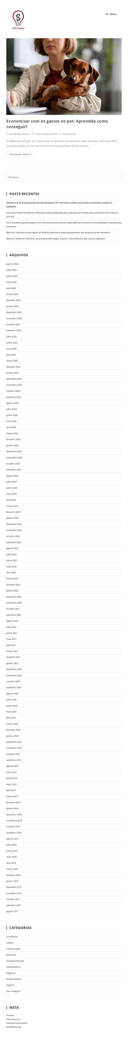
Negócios (11, 973)
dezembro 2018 (14, 814)
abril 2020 (11, 717)
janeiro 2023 (12, 517)
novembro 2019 (14, 747)
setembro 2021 (13, 614)
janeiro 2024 (12, 445)
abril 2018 (11, 862)
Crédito (10, 942)
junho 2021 (11, 632)
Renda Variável (13, 978)
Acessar (10, 1015)
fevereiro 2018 (13, 875)
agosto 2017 (12, 911)
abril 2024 (11, 427)
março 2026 (12, 294)
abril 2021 (11, 645)
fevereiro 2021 (13, 657)
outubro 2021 (13, 608)
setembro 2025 (13, 330)
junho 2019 (11, 778)
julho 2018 (11, 844)
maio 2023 (11, 493)
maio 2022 (11, 566)
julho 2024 (11, 409)
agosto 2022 (12, 548)
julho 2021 (11, 627)
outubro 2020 (13, 681)
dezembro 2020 (14, 669)
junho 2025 (11, 342)
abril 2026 (11, 288)
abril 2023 (11, 499)
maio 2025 (11, 348)
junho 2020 (11, 705)
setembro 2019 (13, 760)
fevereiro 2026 (13, 300)
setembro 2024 (13, 397)
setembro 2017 (13, 905)
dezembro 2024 (14, 378)
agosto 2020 (12, 693)
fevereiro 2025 (13, 366)
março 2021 (12, 651)
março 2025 (12, 360)
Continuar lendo (19, 154)
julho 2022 (11, 554)
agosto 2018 (12, 838)
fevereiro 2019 (13, 802)
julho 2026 (11, 269)
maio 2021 (11, 638)
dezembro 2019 (14, 741)
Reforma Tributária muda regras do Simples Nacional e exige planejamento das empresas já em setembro (58, 232)
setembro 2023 (13, 469)
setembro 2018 (13, 832)
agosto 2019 (12, 766)
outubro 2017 (13, 899)
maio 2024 (11, 421)
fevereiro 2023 (13, 511)
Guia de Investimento (19, 134)
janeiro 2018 (12, 881)
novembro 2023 (14, 457)
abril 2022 (11, 572)
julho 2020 (11, 699)
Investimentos (69, 134)
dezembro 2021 (14, 596)
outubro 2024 (13, 390)
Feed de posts (13, 1019)
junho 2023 (11, 487)
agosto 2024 (12, 403)
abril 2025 (11, 354)
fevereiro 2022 (13, 584)
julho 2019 (11, 772)
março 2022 (12, 578)
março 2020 (12, 723)
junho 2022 (11, 560)
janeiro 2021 (12, 663)
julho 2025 (11, 336)
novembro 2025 (14, 318)
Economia (11, 954)
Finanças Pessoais (15, 960)
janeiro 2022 (12, 590)
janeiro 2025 (12, 372)
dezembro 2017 (14, 887)
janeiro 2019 (12, 808)
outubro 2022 (13, 536)
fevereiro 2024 (13, 439)
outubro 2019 (13, 754)
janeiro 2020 (12, 735)
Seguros (10, 984)
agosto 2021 (12, 620)
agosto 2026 (12, 263)
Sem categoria (13, 991)
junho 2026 (11, 276)
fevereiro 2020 (13, 729)
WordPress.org (13, 1026)
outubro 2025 (13, 324)
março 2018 (12, 868)
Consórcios (11, 936)
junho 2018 (11, 850)
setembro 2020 (13, 687)
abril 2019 (11, 790)
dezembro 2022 (14, 524)
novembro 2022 (14, 530)
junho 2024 (11, 415)
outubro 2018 (13, 826)
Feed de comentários (16, 1023)
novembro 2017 (14, 893)
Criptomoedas (13, 948)
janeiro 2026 (12, 306)
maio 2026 (11, 281)
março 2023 (12, 505)
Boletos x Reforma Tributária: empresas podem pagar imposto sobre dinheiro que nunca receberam (55, 238)
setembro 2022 (13, 542)
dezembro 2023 (14, 451)
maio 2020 (11, 711)
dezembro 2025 (14, 312)
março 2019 (12, 796)
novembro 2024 (14, 384)
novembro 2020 (14, 675)
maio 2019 (11, 784)
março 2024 (12, 433)
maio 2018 (11, 856)
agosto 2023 (12, 475)
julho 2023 (11, 481)
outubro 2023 (13, 463)
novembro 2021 (14, 602)
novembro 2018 (14, 820)
